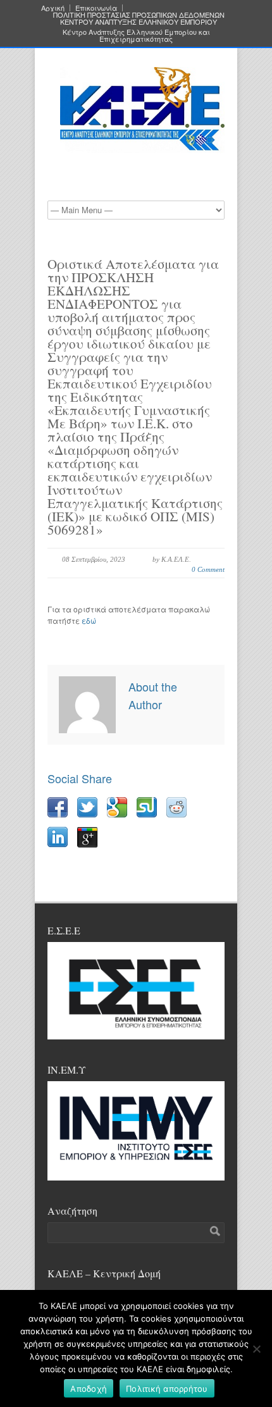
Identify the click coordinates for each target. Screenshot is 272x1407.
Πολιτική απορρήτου (167, 1389)
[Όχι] (256, 1348)
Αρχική (53, 7)
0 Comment (208, 569)
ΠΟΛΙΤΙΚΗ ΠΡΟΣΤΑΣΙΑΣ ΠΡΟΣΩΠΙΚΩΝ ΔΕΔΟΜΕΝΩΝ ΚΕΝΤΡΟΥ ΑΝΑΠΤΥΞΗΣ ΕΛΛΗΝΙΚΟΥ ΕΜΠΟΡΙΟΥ (139, 18)
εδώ (89, 620)
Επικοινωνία (96, 7)
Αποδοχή (88, 1389)
